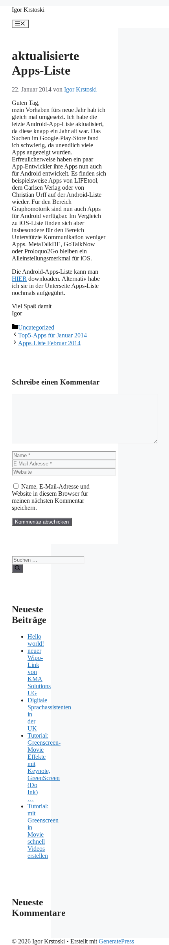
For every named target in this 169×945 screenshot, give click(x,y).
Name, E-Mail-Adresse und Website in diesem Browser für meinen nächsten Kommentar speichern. (51, 497)
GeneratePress (116, 941)
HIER (19, 278)
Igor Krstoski (28, 9)
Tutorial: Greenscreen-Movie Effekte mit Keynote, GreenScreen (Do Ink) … (44, 767)
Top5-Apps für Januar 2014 (52, 335)
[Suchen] (17, 568)
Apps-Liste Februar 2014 (49, 343)
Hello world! (36, 640)
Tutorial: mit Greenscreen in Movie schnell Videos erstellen (43, 831)
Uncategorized (36, 327)
